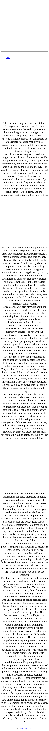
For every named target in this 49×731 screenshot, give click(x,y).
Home (8, 58)
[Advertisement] (24, 25)
